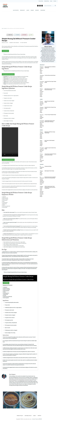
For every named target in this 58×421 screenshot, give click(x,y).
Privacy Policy (41, 1)
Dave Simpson (24, 42)
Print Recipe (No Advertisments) (8, 74)
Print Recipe (6, 282)
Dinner (32, 10)
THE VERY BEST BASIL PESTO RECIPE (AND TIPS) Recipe (50, 121)
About (51, 1)
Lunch (27, 10)
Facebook (17, 34)
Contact (55, 1)
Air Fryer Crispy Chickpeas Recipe (50, 114)
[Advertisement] (29, 19)
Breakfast (22, 10)
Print (31, 34)
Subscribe (42, 10)
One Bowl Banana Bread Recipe (50, 75)
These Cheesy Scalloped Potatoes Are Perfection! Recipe (50, 154)
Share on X (10, 34)
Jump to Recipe (5, 50)
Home (2, 28)
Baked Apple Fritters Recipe (49, 170)
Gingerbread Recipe (48, 166)
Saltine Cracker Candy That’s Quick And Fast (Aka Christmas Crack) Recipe (50, 187)
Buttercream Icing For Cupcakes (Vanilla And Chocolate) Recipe (50, 177)
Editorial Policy (46, 1)
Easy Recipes (16, 10)
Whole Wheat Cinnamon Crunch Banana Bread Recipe (50, 89)
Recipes (5, 28)
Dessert (37, 10)
